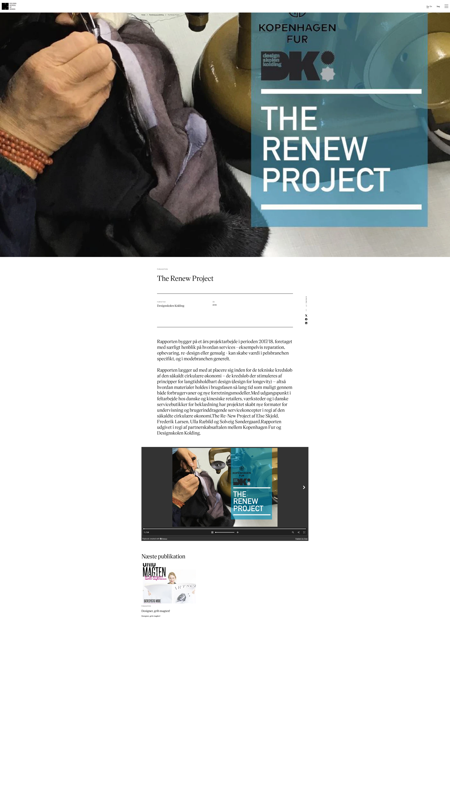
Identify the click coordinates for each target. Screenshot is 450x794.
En (431, 6)
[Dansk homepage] (9, 6)
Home (143, 15)
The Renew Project (173, 15)
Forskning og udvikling (156, 15)
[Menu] (446, 6)
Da (428, 6)
